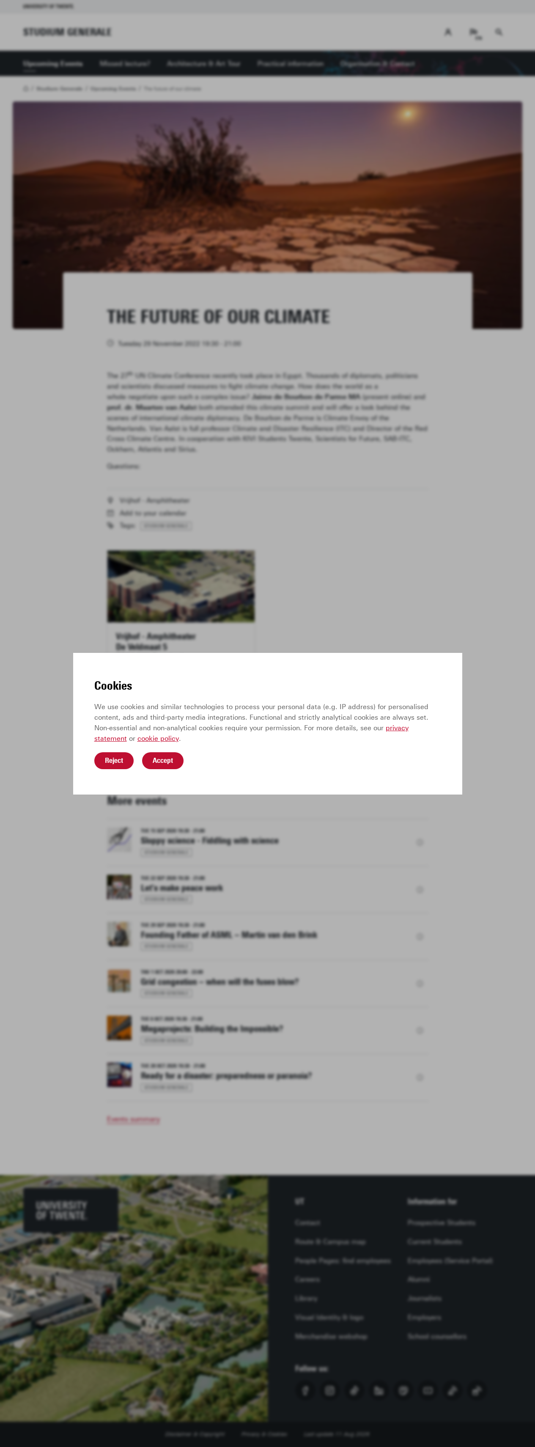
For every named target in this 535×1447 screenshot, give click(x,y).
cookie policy (158, 738)
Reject (114, 760)
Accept (163, 760)
